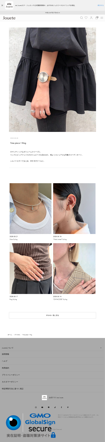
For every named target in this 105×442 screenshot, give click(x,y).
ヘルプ (4, 361)
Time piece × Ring (27, 335)
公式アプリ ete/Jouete (56, 398)
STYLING (17, 335)
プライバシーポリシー (11, 375)
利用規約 (5, 368)
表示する (101, 5)
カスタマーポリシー (10, 382)
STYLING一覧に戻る (52, 315)
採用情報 (5, 354)
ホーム (10, 335)
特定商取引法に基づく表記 (12, 389)
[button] (82, 18)
